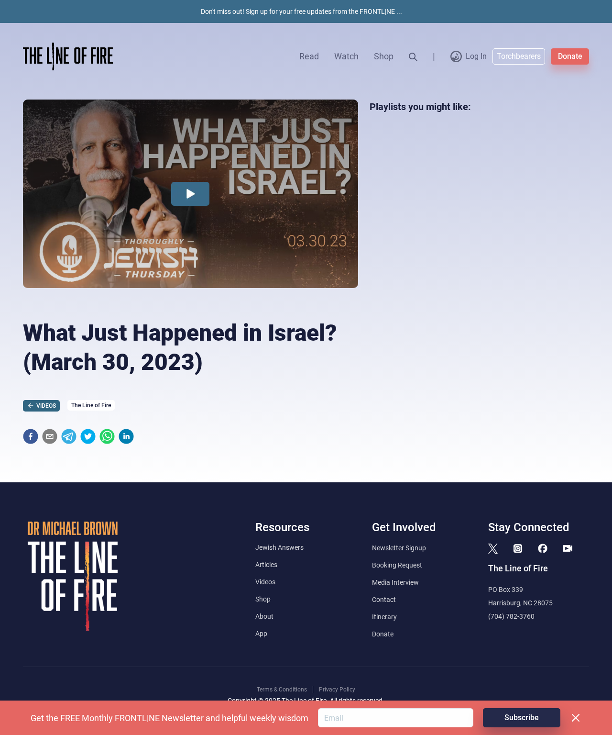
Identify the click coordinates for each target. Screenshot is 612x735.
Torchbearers (519, 56)
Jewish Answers (279, 547)
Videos (265, 582)
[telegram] (68, 436)
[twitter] (88, 436)
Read (309, 56)
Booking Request (397, 565)
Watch (346, 56)
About (264, 616)
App (261, 633)
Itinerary (384, 617)
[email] (49, 436)
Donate (570, 56)
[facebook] (30, 436)
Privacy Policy (337, 689)
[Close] (575, 718)
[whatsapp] (107, 436)
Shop (383, 56)
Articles (266, 564)
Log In (476, 56)
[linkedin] (126, 436)
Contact (384, 599)
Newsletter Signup (399, 548)
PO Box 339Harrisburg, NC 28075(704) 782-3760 (520, 603)
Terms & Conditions (282, 689)
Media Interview (395, 582)
